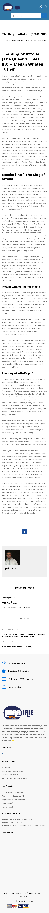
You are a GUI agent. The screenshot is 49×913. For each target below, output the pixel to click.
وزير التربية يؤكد (9, 602)
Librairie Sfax (24, 607)
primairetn (24, 40)
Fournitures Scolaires (11, 796)
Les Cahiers (7, 803)
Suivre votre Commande (12, 771)
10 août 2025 (9, 40)
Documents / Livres (10, 792)
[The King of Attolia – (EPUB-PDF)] (24, 531)
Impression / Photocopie (12, 800)
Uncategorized (39, 40)
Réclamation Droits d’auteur (14, 778)
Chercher (44, 15)
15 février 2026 (8, 607)
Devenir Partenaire (10, 775)
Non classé (6, 807)
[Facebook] (3, 753)
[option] (24, 602)
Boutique (6, 767)
